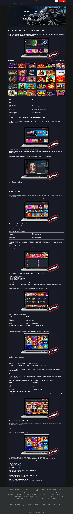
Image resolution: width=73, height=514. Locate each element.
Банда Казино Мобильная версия (31, 3)
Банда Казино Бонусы (15, 3)
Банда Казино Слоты (48, 3)
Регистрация (62, 1)
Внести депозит (27, 18)
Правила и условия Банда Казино (50, 510)
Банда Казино (9, 3)
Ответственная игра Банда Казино (25, 510)
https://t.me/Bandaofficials (36, 106)
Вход (56, 1)
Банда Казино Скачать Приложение (56, 3)
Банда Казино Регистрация (39, 3)
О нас (18, 510)
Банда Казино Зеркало (22, 3)
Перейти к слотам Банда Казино (58, 60)
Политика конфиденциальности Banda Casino (38, 510)
